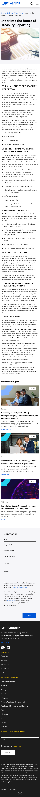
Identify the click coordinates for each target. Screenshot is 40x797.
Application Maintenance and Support (14, 706)
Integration (5, 698)
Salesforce (4, 722)
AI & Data (4, 686)
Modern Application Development (13, 702)
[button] (37, 4)
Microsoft (4, 714)
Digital (3, 694)
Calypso (4, 726)
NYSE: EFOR (5, 643)
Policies (3, 672)
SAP (2, 718)
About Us (4, 656)
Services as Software (8, 682)
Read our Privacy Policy (20, 587)
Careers (4, 660)
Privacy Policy (11, 600)
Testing (3, 690)
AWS (2, 710)
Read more (5, 430)
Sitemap (3, 789)
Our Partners (5, 664)
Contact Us (5, 668)
